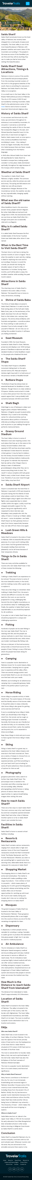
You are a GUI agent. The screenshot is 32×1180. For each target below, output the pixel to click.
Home (4, 1160)
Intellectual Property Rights (11, 1162)
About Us (10, 1160)
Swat (3, 107)
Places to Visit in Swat (13, 23)
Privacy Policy (23, 1162)
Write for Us (26, 1160)
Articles (16, 1164)
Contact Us (23, 1164)
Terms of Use (9, 1164)
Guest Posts (18, 1160)
